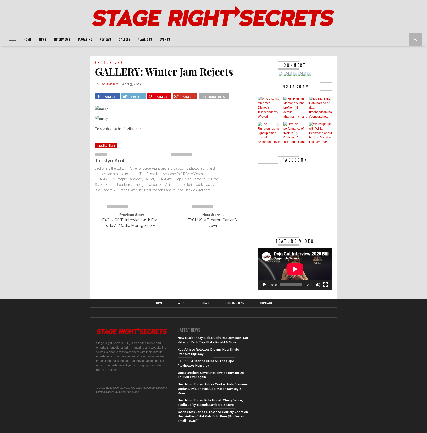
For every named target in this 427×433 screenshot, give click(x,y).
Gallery (124, 39)
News (42, 39)
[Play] (264, 284)
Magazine (85, 39)
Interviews (62, 39)
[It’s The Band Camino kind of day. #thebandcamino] (320, 108)
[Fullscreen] (325, 284)
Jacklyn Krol (109, 84)
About (182, 303)
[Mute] (317, 284)
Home (27, 39)
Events (165, 39)
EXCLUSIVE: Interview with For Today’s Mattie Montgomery (129, 223)
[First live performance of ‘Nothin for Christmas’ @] (294, 133)
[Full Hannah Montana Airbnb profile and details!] (294, 108)
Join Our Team (235, 303)
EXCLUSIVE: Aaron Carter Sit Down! (213, 223)
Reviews (105, 39)
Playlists (145, 39)
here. (139, 128)
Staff (206, 303)
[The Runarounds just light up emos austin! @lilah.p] (269, 133)
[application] (295, 269)
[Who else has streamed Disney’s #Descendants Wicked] (269, 108)
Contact (266, 303)
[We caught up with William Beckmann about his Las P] (320, 133)
